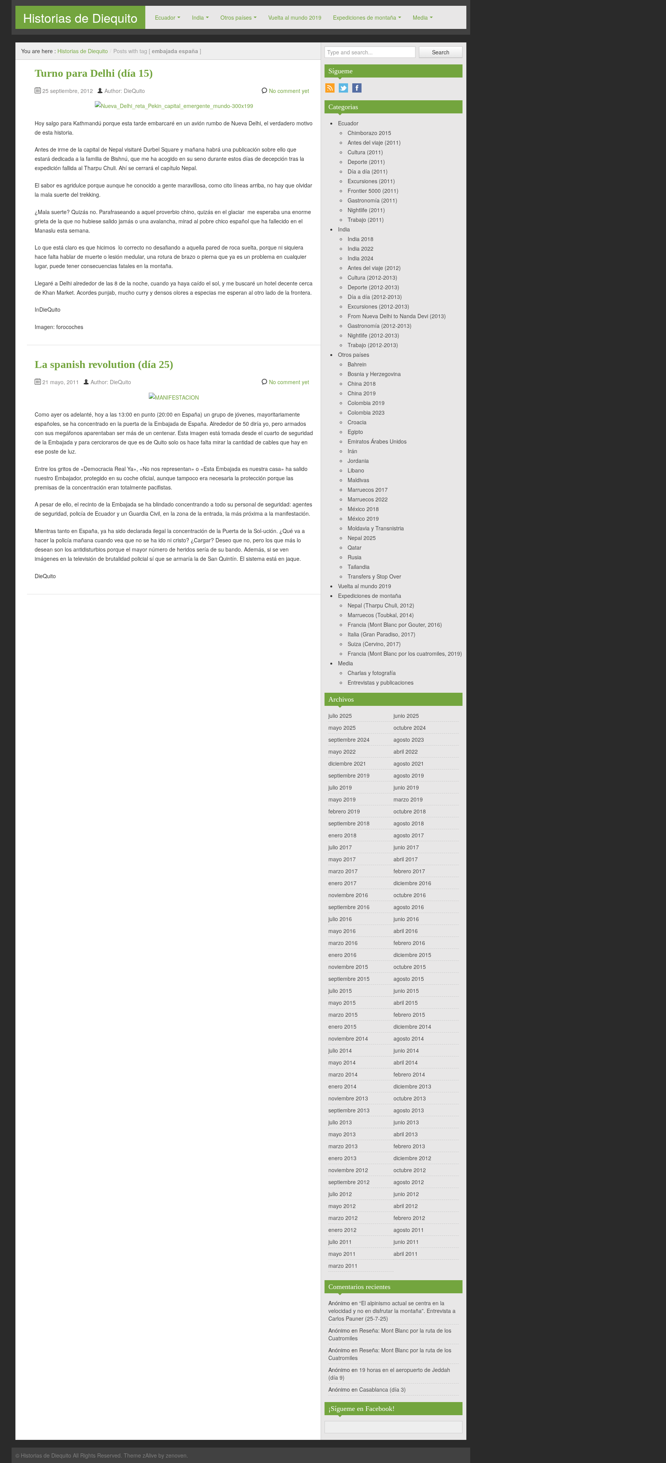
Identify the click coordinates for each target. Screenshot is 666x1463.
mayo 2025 (342, 727)
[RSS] (330, 88)
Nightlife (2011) (366, 210)
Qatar (355, 547)
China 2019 (362, 393)
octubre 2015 (410, 966)
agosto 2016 (409, 907)
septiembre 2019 (349, 775)
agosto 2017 (409, 835)
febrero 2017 (409, 871)
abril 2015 (406, 1002)
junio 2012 (406, 1194)
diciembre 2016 (412, 883)
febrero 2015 (409, 1014)
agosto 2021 (409, 763)
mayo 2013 (342, 1134)
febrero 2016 (409, 943)
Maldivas (358, 480)
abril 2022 (406, 751)
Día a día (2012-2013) (375, 296)
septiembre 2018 (349, 823)
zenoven (176, 1455)
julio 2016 (340, 919)
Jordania (358, 460)
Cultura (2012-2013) (372, 277)
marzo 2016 (343, 943)
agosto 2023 (409, 739)
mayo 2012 (342, 1206)
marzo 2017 (343, 871)
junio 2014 (406, 1050)
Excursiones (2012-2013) (378, 306)
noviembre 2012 (348, 1170)
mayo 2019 (342, 799)
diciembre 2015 (412, 954)
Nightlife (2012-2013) (373, 335)
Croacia (357, 422)
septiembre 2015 (349, 978)
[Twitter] (343, 88)
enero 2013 (342, 1158)
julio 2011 (340, 1241)
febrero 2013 (409, 1146)
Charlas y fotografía (372, 673)
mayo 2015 (342, 1002)
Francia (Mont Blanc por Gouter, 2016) (395, 624)
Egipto (355, 431)
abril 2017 (406, 859)
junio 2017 (406, 847)
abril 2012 (406, 1206)
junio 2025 (406, 715)
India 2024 (360, 258)
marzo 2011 (343, 1265)
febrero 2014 (409, 1074)
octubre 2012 (410, 1170)
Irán (352, 451)
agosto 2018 (409, 823)
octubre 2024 (410, 727)
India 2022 (360, 248)
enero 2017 (342, 883)
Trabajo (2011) (366, 219)
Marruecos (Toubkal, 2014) (381, 615)
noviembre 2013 (348, 1098)
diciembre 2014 (412, 1026)
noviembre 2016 (348, 895)
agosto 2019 (409, 775)
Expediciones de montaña (364, 17)
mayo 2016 (342, 931)
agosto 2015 (409, 978)
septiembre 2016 (349, 907)
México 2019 (363, 518)
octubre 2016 (410, 895)
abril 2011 (406, 1253)
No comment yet (289, 90)
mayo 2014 (342, 1062)
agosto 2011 (409, 1230)
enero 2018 (342, 835)
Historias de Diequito (80, 17)
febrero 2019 (344, 811)
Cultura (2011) (365, 152)
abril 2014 (406, 1062)
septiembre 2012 (349, 1182)
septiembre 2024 (349, 739)
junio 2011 (406, 1241)
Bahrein (357, 364)
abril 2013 (406, 1134)
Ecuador (165, 17)
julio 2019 (340, 787)
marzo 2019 (408, 799)
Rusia (355, 557)
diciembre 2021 (347, 763)
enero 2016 (342, 954)
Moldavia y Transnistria (376, 528)
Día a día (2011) (368, 171)
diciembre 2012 (412, 1158)
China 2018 (362, 383)
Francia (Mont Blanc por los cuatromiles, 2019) (405, 653)
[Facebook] (357, 88)
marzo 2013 (343, 1146)
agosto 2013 (409, 1110)
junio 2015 (406, 990)
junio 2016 (406, 919)
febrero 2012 (409, 1218)
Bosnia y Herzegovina (374, 374)
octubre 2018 (410, 811)
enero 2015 (342, 1026)
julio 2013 (340, 1122)
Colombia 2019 (366, 403)
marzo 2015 (343, 1014)
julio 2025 (340, 715)
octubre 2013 (410, 1098)
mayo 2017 (342, 859)
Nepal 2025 (362, 538)
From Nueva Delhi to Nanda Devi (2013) (397, 316)
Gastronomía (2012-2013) (380, 325)
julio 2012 (340, 1194)
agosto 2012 (409, 1182)
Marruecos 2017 (368, 489)
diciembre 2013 (412, 1086)
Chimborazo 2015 (369, 133)
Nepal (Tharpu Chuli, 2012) (381, 605)
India (198, 17)
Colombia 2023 (366, 412)
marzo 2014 (343, 1074)
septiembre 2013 (349, 1110)
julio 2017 (340, 847)
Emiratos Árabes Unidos (377, 441)
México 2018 (363, 509)
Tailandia (359, 566)
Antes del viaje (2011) (374, 142)
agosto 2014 (409, 1038)
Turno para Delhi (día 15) (94, 73)
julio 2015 (340, 990)
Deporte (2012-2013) (373, 287)
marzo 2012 (343, 1218)
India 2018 (360, 239)
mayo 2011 (342, 1253)
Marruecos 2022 (368, 499)
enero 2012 (342, 1230)
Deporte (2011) (366, 161)
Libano (356, 470)
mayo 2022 (342, 751)
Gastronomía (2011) (372, 200)
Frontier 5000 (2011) (373, 190)
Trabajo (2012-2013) (373, 345)
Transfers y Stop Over (374, 576)
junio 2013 (406, 1122)
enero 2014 (342, 1086)
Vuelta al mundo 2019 (294, 17)
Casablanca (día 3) (382, 1389)
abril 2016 (406, 931)
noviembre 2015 (348, 966)
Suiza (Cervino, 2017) (374, 644)
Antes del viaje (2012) (374, 268)
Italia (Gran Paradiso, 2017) (381, 634)
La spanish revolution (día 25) (104, 364)
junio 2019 (406, 787)
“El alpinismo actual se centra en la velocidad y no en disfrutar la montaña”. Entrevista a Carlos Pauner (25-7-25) (392, 1310)
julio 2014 (340, 1050)
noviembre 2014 (348, 1038)
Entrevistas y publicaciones (381, 682)
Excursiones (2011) (371, 181)
